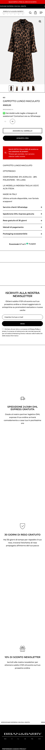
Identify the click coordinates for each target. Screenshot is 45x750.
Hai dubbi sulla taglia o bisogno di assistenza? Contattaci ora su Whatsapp (21, 114)
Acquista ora (22, 138)
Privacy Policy (34, 329)
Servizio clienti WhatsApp (15, 207)
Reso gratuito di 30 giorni (15, 220)
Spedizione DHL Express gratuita (18, 214)
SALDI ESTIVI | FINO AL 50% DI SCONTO (22, 2)
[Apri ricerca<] (30, 12)
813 (4, 97)
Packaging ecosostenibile (15, 234)
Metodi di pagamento (13, 227)
